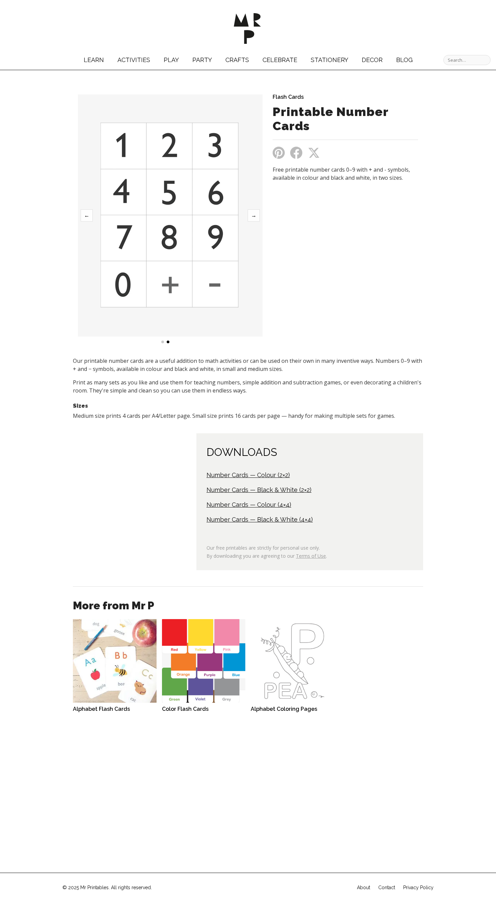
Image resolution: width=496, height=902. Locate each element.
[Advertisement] (329, 237)
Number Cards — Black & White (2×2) (258, 489)
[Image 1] (162, 342)
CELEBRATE (280, 59)
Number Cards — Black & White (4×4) (259, 519)
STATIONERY (329, 59)
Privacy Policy (418, 887)
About (363, 887)
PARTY (202, 59)
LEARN (94, 59)
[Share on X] (314, 153)
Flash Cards (288, 97)
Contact (386, 887)
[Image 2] (168, 342)
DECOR (372, 59)
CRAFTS (237, 59)
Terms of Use (311, 556)
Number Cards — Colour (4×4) (248, 504)
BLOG (404, 59)
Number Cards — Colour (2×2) (248, 474)
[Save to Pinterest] (279, 153)
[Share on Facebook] (296, 153)
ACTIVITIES (133, 59)
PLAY (171, 59)
